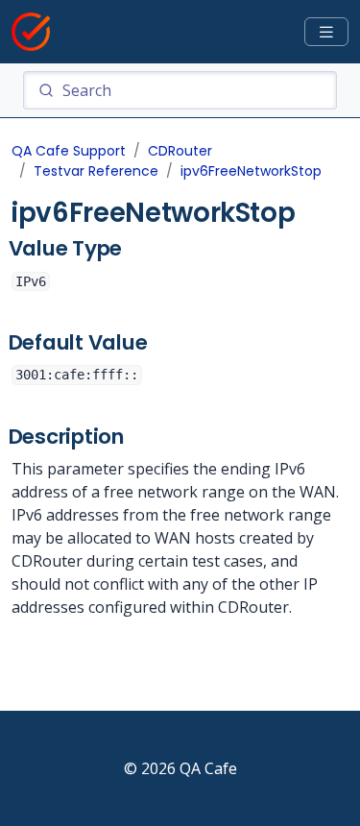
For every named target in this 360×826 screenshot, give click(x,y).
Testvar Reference (96, 171)
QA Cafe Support (69, 150)
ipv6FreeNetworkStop (251, 171)
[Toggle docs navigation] (326, 32)
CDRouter (180, 150)
